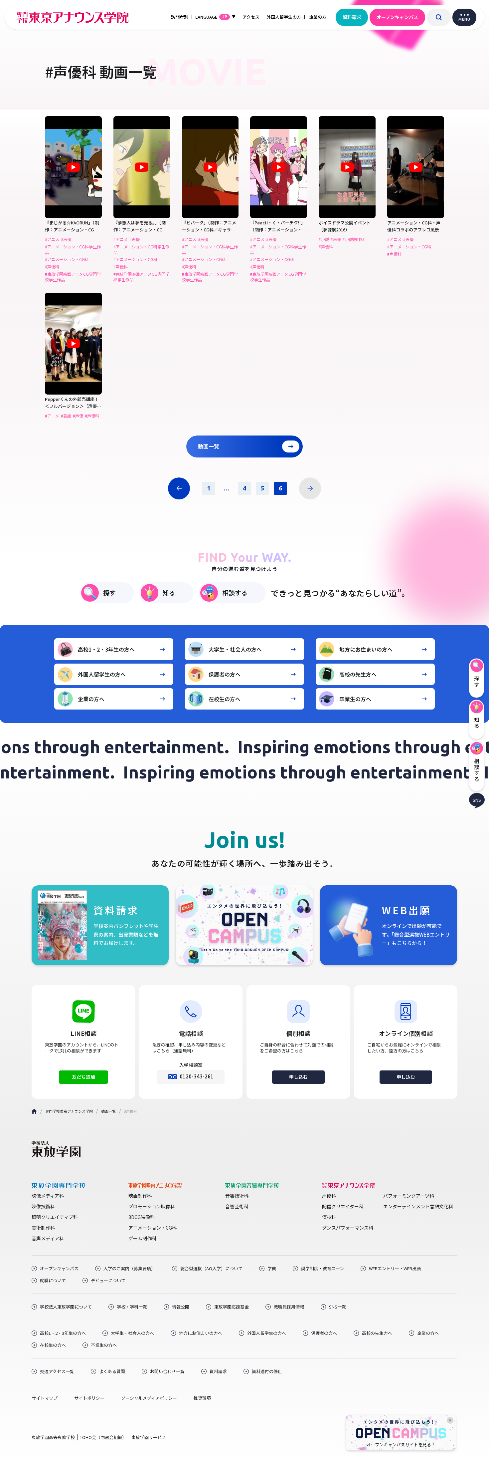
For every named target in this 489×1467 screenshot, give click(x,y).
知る (169, 592)
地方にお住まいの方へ (366, 649)
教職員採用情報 (289, 1307)
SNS (477, 799)
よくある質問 (112, 1371)
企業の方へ (91, 699)
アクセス (251, 17)
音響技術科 (236, 1195)
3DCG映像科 (141, 1217)
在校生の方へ (225, 699)
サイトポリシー (89, 1398)
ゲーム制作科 (142, 1238)
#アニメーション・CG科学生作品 (73, 249)
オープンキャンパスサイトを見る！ (401, 1445)
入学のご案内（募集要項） (129, 1269)
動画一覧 (208, 446)
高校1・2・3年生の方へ (106, 649)
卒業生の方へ (355, 699)
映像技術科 (43, 1206)
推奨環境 (202, 1398)
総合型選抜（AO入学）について (211, 1269)
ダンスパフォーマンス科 (347, 1227)
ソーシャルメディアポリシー (149, 1398)
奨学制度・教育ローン (322, 1269)
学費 (271, 1269)
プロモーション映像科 (151, 1206)
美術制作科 (43, 1227)
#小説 (324, 239)
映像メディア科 (48, 1195)
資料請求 (352, 17)
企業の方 (317, 17)
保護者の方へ (225, 674)
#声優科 (52, 266)
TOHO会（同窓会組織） (103, 1437)
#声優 (66, 239)
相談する (234, 592)
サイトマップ (45, 1398)
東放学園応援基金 (231, 1307)
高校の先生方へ (358, 674)
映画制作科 (140, 1195)
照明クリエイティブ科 (55, 1217)
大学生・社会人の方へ (235, 649)
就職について (53, 1281)
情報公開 (180, 1307)
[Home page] (34, 1111)
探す (109, 592)
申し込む (298, 1076)
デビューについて (108, 1281)
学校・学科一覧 (132, 1307)
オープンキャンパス (397, 17)
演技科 (329, 1217)
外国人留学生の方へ (102, 674)
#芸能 (66, 416)
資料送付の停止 (267, 1371)
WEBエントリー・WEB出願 (395, 1269)
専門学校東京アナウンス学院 (69, 1111)
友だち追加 (83, 1076)
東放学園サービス (148, 1437)
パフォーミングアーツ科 (408, 1195)
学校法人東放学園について (66, 1307)
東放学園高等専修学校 (53, 1437)
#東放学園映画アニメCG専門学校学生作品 (73, 276)
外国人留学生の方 (283, 17)
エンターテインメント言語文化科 (418, 1206)
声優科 (329, 1195)
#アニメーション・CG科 (67, 259)
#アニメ (52, 239)
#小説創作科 (354, 239)
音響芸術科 (236, 1206)
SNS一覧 (337, 1307)
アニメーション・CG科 (152, 1227)
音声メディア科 (48, 1238)
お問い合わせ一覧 (167, 1371)
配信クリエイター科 (343, 1206)
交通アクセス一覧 (57, 1371)
